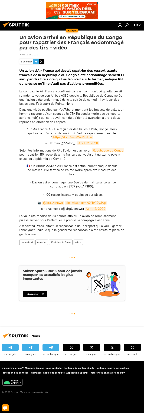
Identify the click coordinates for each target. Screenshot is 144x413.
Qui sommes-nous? (13, 368)
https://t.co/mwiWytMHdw (72, 137)
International (27, 242)
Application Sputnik (77, 372)
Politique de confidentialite (79, 368)
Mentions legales (34, 368)
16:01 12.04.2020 (28, 54)
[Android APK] (12, 383)
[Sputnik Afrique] (17, 27)
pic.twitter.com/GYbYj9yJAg (86, 203)
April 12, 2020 (88, 143)
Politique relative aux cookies (112, 368)
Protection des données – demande (22, 372)
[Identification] (119, 24)
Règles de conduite (54, 372)
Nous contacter (54, 368)
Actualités (41, 242)
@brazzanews (53, 203)
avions (78, 242)
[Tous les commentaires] (5, 407)
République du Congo (108, 150)
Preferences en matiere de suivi (107, 372)
